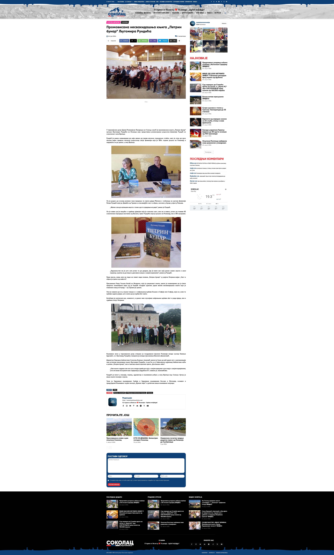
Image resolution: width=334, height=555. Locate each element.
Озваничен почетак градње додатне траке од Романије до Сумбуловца (172, 440)
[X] (224, 2)
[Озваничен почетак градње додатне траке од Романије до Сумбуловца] (173, 427)
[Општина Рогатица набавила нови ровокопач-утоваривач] (195, 144)
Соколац (125, 22)
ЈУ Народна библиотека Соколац (135, 392)
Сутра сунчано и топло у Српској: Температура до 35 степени (214, 110)
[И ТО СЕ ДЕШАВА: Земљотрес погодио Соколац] (146, 427)
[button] (225, 13)
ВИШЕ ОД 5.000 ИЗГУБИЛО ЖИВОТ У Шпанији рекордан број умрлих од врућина (214, 75)
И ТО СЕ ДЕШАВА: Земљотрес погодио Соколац (146, 439)
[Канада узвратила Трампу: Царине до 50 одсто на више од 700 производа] (195, 133)
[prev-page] (107, 447)
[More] (179, 40)
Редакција (127, 398)
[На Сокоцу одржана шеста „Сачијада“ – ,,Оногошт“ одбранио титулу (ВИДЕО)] (194, 504)
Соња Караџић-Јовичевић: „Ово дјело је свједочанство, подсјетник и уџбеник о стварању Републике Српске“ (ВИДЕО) (214, 513)
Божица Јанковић (119, 392)
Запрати (224, 23)
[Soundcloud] (216, 2)
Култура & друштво (113, 22)
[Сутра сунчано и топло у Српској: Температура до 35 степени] (195, 111)
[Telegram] (219, 2)
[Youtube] (226, 2)
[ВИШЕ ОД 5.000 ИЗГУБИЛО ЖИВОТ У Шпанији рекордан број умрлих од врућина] (195, 77)
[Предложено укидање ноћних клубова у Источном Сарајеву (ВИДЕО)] (195, 66)
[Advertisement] (146, 115)
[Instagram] (214, 2)
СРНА (114, 390)
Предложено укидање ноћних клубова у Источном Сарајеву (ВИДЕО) (214, 64)
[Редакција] (114, 402)
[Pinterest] (134, 406)
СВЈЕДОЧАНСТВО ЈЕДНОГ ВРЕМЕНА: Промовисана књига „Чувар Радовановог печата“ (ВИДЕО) (214, 524)
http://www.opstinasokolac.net (132, 400)
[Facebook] (211, 2)
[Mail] (130, 406)
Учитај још (208, 152)
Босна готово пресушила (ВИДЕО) (212, 98)
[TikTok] (221, 2)
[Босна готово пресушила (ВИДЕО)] (195, 100)
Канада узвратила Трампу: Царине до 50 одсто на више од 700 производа (214, 132)
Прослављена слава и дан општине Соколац (117, 439)
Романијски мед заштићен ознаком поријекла (208, 173)
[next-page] (110, 447)
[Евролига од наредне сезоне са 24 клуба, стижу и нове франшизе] (195, 122)
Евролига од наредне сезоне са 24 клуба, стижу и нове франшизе (214, 121)
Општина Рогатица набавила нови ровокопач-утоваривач (214, 142)
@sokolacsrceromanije (203, 22)
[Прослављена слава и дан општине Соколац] (119, 427)
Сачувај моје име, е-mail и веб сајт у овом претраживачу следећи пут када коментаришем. (139, 480)
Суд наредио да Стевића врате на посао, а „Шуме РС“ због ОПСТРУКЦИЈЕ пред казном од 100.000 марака (214, 87)
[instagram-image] (196, 34)
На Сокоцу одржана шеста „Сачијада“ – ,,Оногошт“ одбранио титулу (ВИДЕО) (213, 502)
